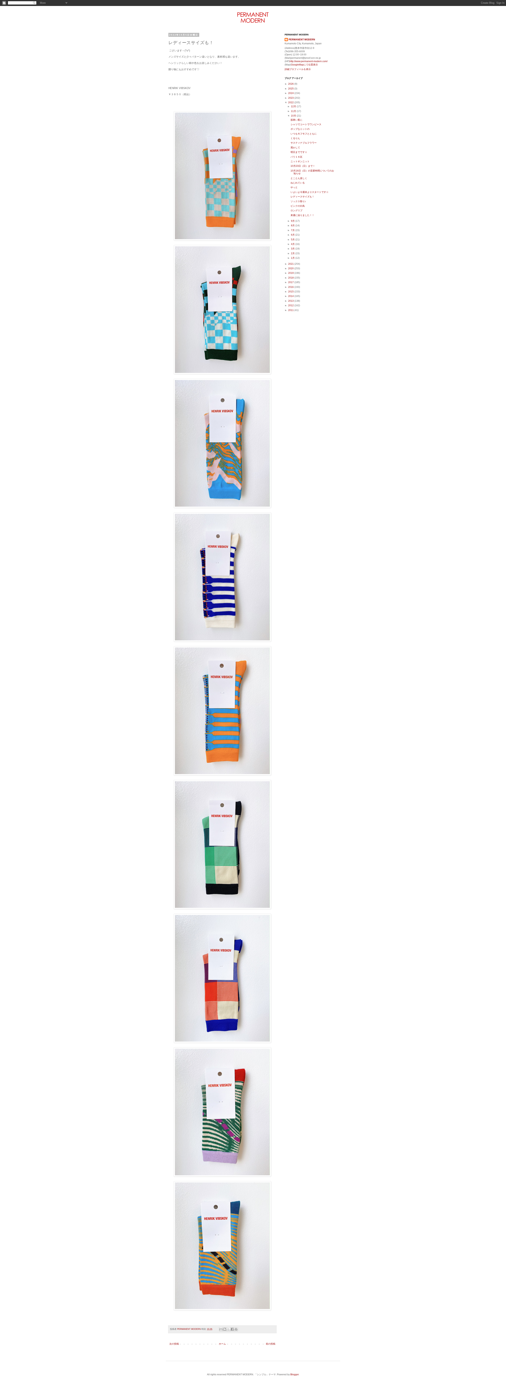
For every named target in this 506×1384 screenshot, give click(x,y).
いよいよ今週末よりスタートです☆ (310, 192)
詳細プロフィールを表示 (298, 69)
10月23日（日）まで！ (303, 166)
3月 (293, 248)
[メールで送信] (221, 1329)
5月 (293, 239)
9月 (293, 221)
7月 (293, 230)
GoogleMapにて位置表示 (304, 64)
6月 (293, 234)
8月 (293, 225)
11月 (294, 111)
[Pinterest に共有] (236, 1329)
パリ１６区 (296, 156)
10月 (294, 115)
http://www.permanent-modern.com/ (309, 61)
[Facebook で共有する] (232, 1329)
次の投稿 (174, 1343)
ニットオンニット (300, 161)
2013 (291, 301)
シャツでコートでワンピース (306, 124)
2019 (291, 273)
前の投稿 (270, 1343)
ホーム (222, 1343)
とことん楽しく (299, 178)
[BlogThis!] (225, 1329)
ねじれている (298, 182)
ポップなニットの (300, 129)
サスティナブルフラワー (304, 142)
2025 (291, 88)
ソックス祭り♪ (298, 201)
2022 (291, 102)
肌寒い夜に (296, 119)
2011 (291, 310)
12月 (294, 106)
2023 (291, 98)
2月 (293, 253)
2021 (291, 264)
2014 (291, 296)
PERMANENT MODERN (302, 39)
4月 (293, 244)
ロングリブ (296, 210)
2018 (291, 277)
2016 (291, 287)
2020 (291, 268)
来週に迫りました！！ (302, 215)
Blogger (294, 1374)
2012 (291, 305)
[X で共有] (228, 1329)
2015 (291, 291)
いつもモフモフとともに (304, 133)
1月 (293, 258)
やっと (294, 187)
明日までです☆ (299, 152)
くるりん (295, 138)
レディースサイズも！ (302, 196)
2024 (291, 93)
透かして (295, 147)
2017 (291, 282)
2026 (291, 83)
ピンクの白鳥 (298, 206)
